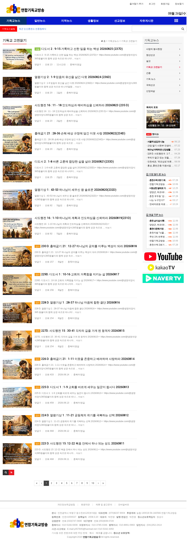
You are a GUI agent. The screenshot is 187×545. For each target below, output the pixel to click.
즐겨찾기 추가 (136, 4)
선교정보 (119, 20)
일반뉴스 (39, 20)
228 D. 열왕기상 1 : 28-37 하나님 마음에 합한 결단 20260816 (78, 302)
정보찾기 (179, 4)
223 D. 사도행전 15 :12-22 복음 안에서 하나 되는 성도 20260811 (80, 443)
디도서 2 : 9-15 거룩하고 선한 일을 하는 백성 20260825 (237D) (79, 49)
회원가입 (165, 4)
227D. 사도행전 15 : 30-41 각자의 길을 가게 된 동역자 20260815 (80, 330)
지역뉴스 (66, 20)
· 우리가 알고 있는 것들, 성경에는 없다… (166, 157)
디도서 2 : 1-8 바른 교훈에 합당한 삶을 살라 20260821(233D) (74, 161)
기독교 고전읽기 (154, 67)
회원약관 (85, 504)
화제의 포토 (152, 107)
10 (93, 483)
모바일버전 (123, 504)
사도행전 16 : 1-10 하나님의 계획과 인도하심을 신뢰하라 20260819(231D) (83, 218)
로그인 (152, 4)
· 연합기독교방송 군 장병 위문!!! (163, 184)
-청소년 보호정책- (121, 533)
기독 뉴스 (150, 79)
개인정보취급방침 (66, 504)
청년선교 (150, 55)
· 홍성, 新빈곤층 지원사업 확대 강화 (163, 165)
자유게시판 (146, 20)
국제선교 (150, 85)
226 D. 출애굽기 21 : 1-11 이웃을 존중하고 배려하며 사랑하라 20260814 (85, 359)
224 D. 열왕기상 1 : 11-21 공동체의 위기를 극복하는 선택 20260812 (82, 415)
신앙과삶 (150, 91)
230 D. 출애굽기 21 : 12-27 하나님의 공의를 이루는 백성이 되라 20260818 (86, 246)
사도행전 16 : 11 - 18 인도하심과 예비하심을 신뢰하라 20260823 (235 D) (82, 105)
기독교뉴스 (13, 20)
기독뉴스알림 (8, 29)
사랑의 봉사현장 (154, 49)
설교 (148, 61)
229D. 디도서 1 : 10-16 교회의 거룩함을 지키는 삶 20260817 (77, 274)
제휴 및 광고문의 (104, 504)
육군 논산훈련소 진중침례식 (32, 29)
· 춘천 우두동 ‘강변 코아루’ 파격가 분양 (167, 196)
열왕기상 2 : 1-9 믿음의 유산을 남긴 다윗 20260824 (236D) (73, 77)
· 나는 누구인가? (156, 200)
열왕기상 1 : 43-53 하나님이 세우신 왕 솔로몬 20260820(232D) (75, 189)
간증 (148, 73)
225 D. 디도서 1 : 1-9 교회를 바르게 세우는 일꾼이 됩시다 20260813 (82, 387)
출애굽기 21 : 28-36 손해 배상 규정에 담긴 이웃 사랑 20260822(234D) (80, 133)
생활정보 (93, 20)
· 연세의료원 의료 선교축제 (161, 204)
